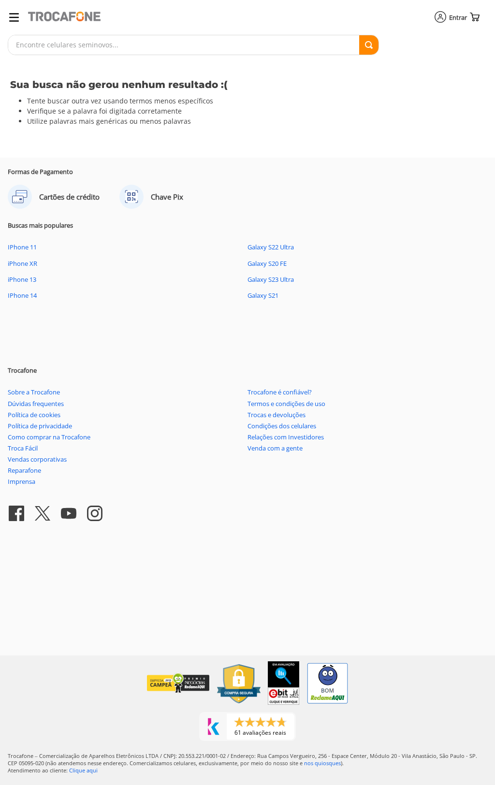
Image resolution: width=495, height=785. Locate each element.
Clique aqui (83, 770)
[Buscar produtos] (369, 45)
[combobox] (193, 45)
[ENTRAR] (451, 17)
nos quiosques (322, 763)
